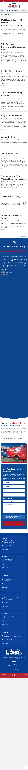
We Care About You (10, 153)
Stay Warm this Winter (11, 115)
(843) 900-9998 (8, 639)
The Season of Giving (10, 196)
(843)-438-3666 (7, 564)
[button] (11, 669)
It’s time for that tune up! (12, 71)
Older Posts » (24, 236)
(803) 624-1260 (7, 621)
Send (14, 523)
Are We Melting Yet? (10, 137)
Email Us (6, 549)
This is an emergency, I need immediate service (13, 517)
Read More (3, 36)
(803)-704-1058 (8, 545)
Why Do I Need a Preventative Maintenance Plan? (13, 47)
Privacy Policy (18, 674)
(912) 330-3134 (7, 602)
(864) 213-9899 (7, 584)
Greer (24, 657)
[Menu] (2, 11)
